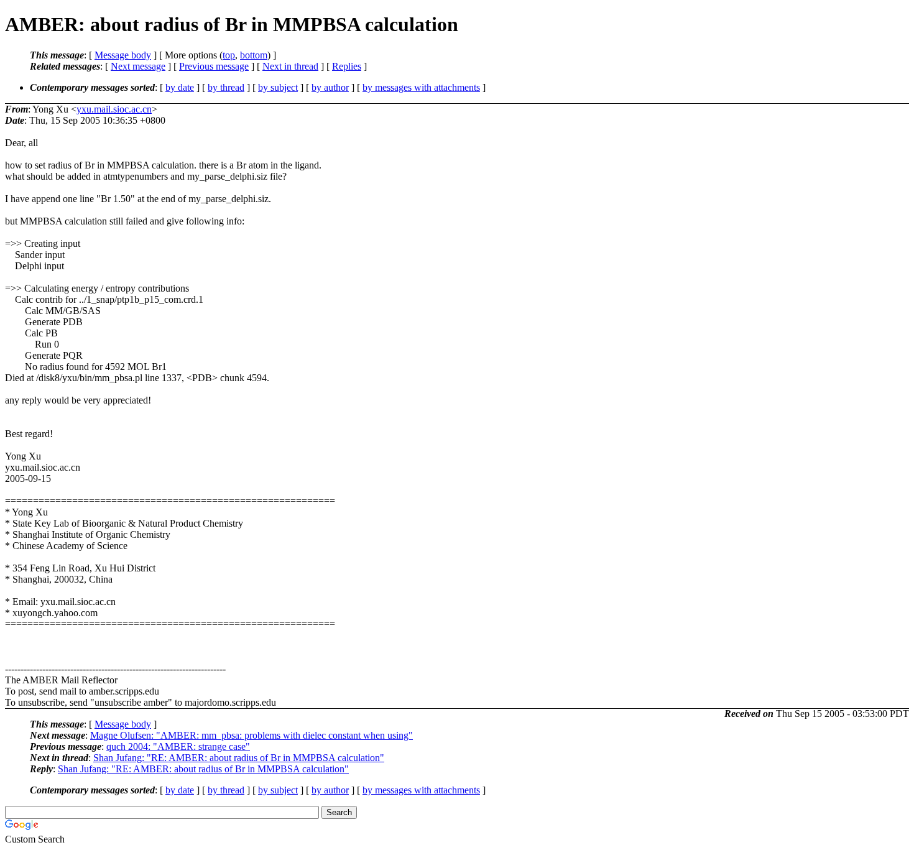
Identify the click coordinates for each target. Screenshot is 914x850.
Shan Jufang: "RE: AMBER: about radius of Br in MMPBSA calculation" (238, 757)
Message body (123, 55)
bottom (253, 55)
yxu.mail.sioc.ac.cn (114, 109)
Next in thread (290, 66)
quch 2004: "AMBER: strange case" (178, 746)
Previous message (214, 66)
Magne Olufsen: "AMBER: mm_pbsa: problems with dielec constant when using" (251, 735)
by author (330, 87)
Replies (346, 66)
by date (179, 87)
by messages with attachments (421, 87)
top (229, 55)
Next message (138, 66)
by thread (226, 87)
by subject (278, 87)
